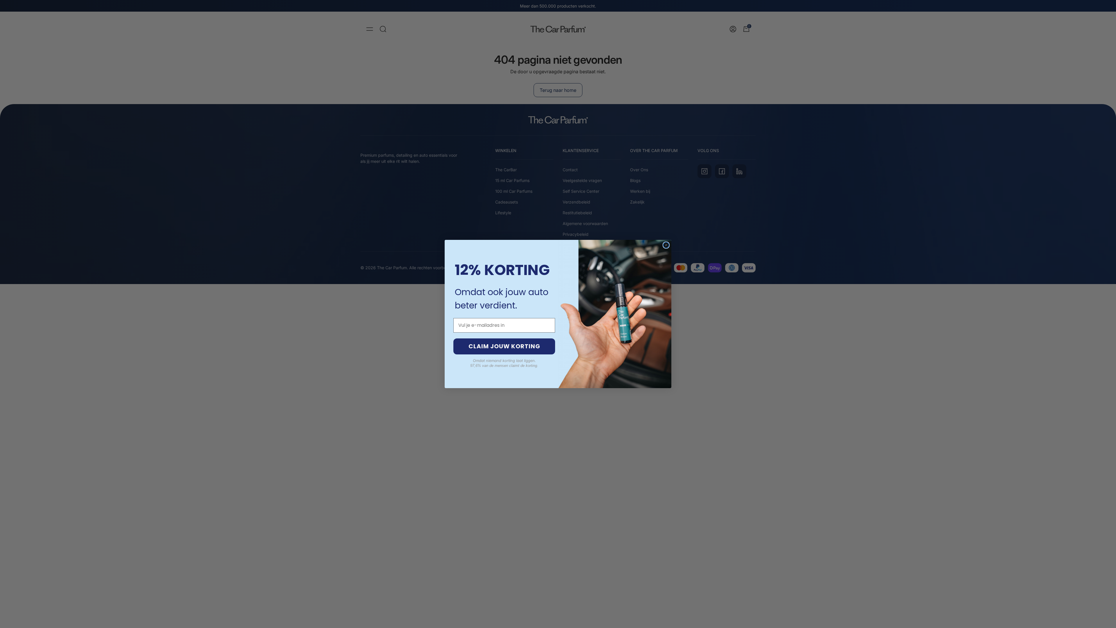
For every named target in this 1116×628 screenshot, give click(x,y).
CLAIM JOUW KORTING (504, 346)
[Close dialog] (666, 245)
